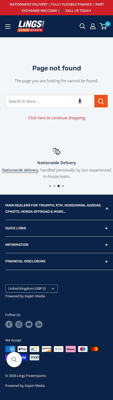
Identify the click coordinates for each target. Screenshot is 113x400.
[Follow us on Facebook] (9, 324)
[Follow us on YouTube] (29, 324)
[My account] (92, 26)
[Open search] (82, 26)
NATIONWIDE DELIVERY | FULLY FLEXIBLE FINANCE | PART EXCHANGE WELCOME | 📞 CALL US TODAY (56, 7)
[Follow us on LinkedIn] (39, 324)
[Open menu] (8, 26)
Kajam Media (35, 296)
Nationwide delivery (20, 170)
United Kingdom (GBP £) (27, 288)
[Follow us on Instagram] (19, 324)
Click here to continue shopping (56, 117)
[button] (79, 101)
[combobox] (49, 101)
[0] (103, 26)
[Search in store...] (101, 101)
